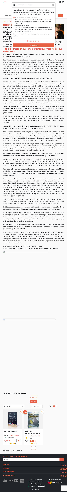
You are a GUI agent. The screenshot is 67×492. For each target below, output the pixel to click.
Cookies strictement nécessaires (26, 18)
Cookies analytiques (22, 25)
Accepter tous (33, 45)
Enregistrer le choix (33, 41)
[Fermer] (53, 5)
